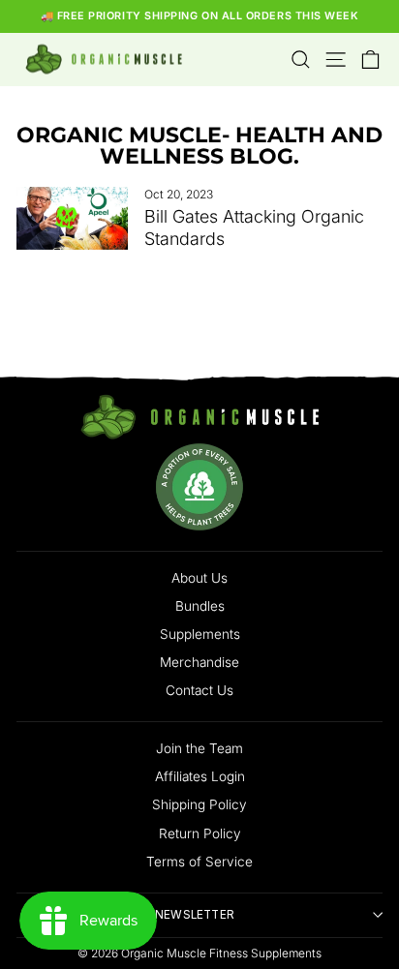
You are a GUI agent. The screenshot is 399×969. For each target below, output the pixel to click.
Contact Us (199, 690)
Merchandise (199, 662)
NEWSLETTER (194, 915)
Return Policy (200, 833)
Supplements (200, 634)
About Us (199, 578)
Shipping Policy (199, 804)
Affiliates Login (200, 776)
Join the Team (199, 748)
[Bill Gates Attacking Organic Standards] (72, 218)
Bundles (200, 606)
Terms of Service (199, 861)
